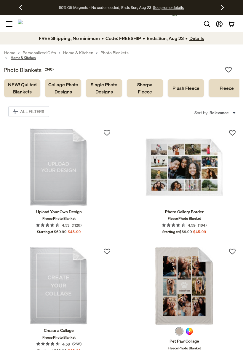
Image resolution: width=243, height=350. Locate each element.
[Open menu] (9, 24)
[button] (219, 24)
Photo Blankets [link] (114, 53)
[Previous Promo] (23, 7)
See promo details (168, 7)
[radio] (179, 331)
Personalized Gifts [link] (39, 53)
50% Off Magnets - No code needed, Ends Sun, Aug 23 (105, 7)
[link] (22, 88)
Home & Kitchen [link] (78, 53)
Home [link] (9, 53)
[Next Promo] (222, 7)
